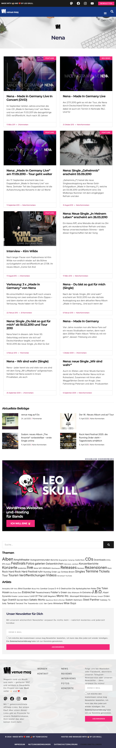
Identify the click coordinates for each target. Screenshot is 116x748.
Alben (7, 559)
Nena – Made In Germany (81, 321)
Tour (5, 575)
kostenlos (22, 568)
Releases (69, 567)
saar (59, 572)
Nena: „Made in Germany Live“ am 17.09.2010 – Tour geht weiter (29, 172)
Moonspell (74, 596)
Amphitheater (22, 559)
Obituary (93, 596)
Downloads (100, 559)
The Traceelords (31, 603)
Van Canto (48, 603)
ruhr (40, 571)
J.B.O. (97, 591)
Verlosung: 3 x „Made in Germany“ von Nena (23, 286)
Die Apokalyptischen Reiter (84, 588)
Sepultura (49, 600)
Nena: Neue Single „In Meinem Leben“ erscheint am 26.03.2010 (85, 215)
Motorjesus (85, 596)
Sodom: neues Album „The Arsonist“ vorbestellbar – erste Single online (36, 437)
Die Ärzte (13, 593)
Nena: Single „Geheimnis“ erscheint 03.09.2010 (81, 172)
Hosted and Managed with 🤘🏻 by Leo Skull (81, 737)
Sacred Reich (23, 600)
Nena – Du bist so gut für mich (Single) (84, 286)
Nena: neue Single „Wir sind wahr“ (82, 363)
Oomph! (100, 596)
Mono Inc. (63, 596)
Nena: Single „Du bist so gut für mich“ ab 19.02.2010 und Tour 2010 (29, 324)
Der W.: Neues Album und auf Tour (96, 414)
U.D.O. (41, 604)
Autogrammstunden (40, 560)
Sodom (69, 599)
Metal (36, 568)
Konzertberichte (88, 563)
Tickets (104, 571)
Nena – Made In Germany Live (84, 96)
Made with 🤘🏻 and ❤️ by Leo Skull (17, 3)
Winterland (58, 603)
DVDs (108, 560)
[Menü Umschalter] (105, 13)
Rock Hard (8, 571)
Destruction (66, 588)
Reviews (80, 568)
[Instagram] (85, 3)
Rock (110, 568)
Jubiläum (75, 564)
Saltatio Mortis (37, 599)
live (30, 567)
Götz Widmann (74, 592)
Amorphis (6, 589)
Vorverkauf (61, 576)
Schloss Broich (68, 572)
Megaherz (52, 596)
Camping (71, 560)
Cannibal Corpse (47, 589)
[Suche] (108, 544)
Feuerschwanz (43, 592)
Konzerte (9, 567)
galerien (40, 563)
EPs (3, 564)
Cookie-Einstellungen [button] (91, 744)
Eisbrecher (28, 592)
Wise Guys (70, 603)
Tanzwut (19, 603)
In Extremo (85, 592)
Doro (19, 593)
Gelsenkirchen (54, 563)
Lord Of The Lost (38, 596)
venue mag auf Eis (30, 414)
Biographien (63, 560)
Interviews (67, 564)
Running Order (50, 572)
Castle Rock (80, 560)
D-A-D (57, 588)
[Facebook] (78, 3)
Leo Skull (24, 688)
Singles (80, 571)
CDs (89, 559)
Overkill (12, 599)
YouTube (68, 576)
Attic (16, 589)
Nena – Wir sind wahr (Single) (28, 361)
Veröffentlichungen (32, 575)
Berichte (54, 560)
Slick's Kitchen (59, 600)
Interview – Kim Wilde (22, 251)
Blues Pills (35, 589)
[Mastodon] (71, 3)
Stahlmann (77, 600)
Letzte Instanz (23, 596)
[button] (112, 11)
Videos (51, 575)
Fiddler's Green (59, 592)
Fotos (30, 563)
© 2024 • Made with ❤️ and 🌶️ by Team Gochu (26, 737)
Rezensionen (96, 567)
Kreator (14, 596)
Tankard (11, 603)
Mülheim (47, 568)
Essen (8, 564)
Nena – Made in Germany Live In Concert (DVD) (29, 98)
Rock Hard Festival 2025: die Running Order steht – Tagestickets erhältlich (93, 437)
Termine (91, 571)
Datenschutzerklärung (20, 641)
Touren (13, 575)
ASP (11, 589)
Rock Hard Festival (26, 571)
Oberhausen (55, 568)
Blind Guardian (24, 588)
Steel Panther (91, 599)
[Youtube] (92, 3)
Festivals (18, 563)
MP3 (40, 568)
